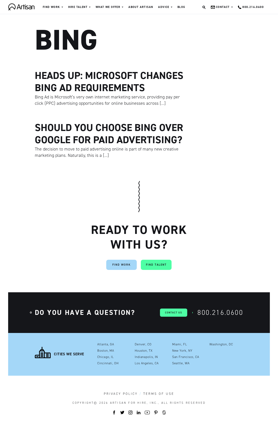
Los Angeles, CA (147, 363)
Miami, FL (179, 344)
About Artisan (140, 7)
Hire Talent (78, 7)
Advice (163, 7)
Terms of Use (158, 393)
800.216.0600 (220, 312)
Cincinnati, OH (108, 363)
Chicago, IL (105, 357)
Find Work (51, 7)
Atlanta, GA (105, 344)
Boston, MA (105, 350)
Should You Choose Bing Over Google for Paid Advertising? (109, 133)
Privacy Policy (121, 393)
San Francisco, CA (185, 357)
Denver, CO (143, 344)
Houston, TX (144, 350)
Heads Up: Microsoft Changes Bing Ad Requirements (109, 81)
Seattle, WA (181, 363)
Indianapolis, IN (146, 357)
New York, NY (182, 350)
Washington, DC (221, 344)
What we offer (108, 7)
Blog (181, 7)
